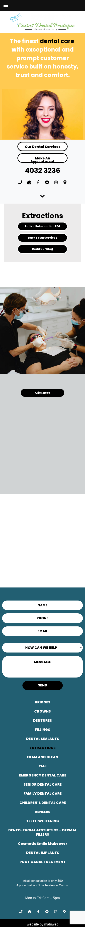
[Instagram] (56, 182)
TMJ (42, 766)
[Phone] (20, 182)
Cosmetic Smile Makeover (42, 843)
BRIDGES (42, 702)
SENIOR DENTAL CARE (43, 784)
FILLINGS (42, 729)
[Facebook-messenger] (47, 182)
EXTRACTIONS (43, 747)
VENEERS (42, 811)
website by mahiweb (42, 924)
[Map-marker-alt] (65, 182)
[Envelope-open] (29, 182)
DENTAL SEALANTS (42, 738)
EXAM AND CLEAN (42, 757)
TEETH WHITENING (42, 820)
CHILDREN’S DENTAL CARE (42, 802)
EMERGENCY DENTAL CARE (42, 775)
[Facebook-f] (38, 182)
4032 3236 (42, 170)
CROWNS (42, 711)
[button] (42, 226)
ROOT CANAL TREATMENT (42, 861)
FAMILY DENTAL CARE (43, 793)
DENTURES (42, 720)
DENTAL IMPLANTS (42, 852)
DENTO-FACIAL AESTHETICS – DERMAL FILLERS (42, 832)
